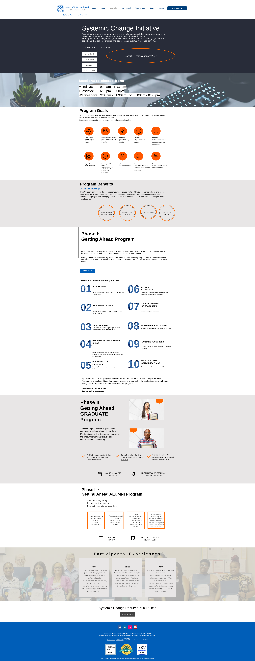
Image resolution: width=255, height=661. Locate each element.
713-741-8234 (120, 640)
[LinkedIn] (125, 627)
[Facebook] (119, 627)
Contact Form (111, 640)
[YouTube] (135, 627)
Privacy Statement (149, 658)
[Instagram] (130, 627)
